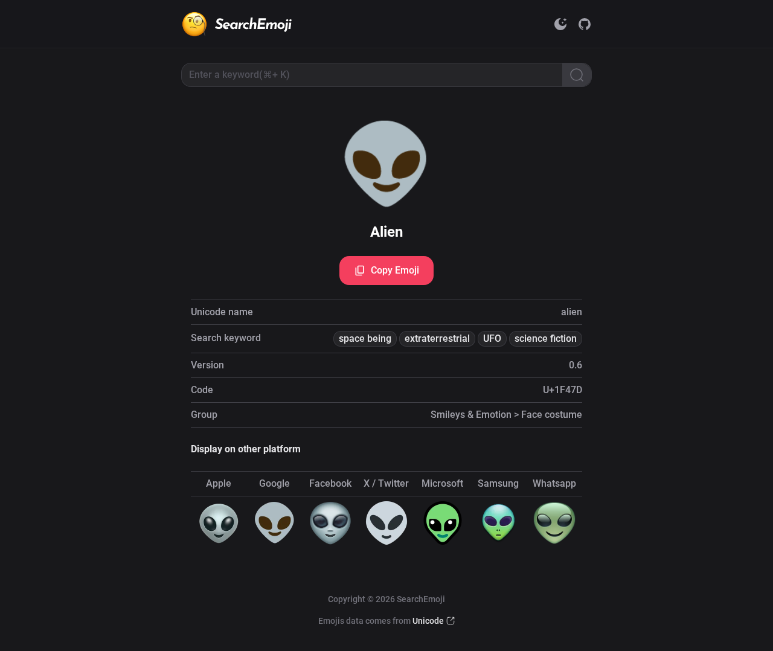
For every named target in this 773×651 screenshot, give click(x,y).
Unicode (428, 621)
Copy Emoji (395, 270)
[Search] (576, 74)
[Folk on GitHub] (584, 24)
